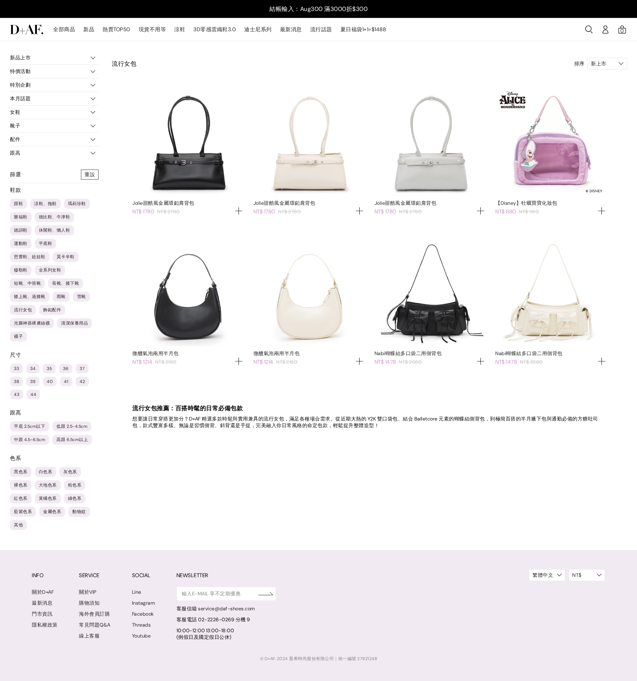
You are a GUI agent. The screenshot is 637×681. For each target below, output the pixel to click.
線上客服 (89, 636)
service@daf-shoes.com (226, 608)
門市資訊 (42, 614)
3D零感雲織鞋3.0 (214, 29)
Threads (141, 625)
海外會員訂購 (94, 614)
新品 (88, 29)
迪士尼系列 (258, 29)
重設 (90, 174)
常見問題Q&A (94, 625)
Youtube (141, 636)
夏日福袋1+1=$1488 (363, 29)
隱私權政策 (45, 625)
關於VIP (88, 592)
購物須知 (89, 603)
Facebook (143, 614)
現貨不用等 (152, 29)
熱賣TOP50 (116, 29)
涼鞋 (179, 29)
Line (136, 592)
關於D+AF (43, 592)
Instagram (143, 603)
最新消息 (291, 29)
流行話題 (321, 29)
